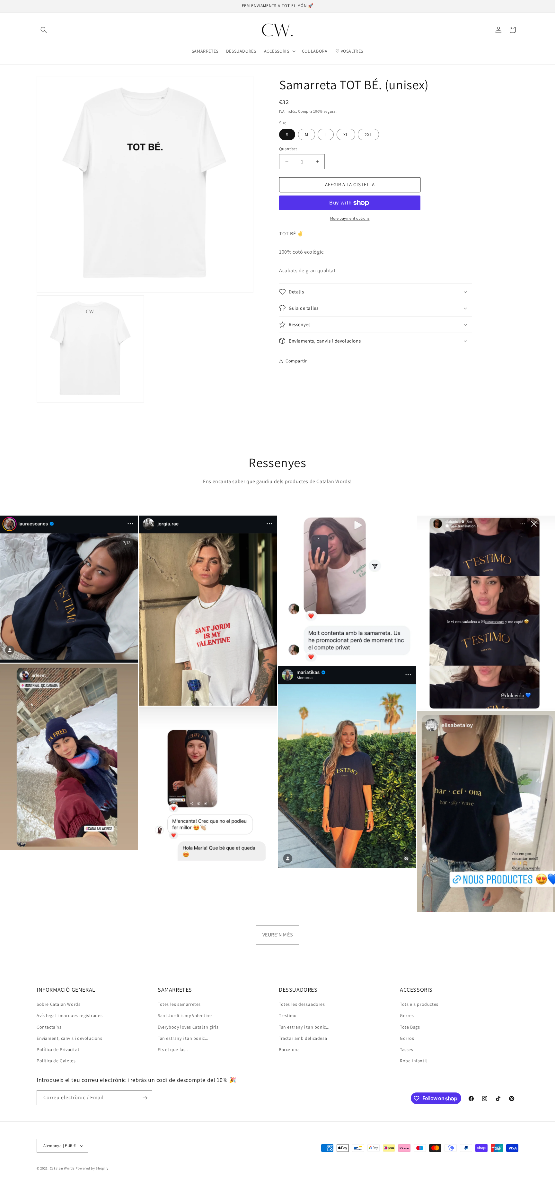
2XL (368, 134)
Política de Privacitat (58, 1049)
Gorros (407, 1038)
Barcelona (289, 1049)
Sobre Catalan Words (58, 1004)
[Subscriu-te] (145, 1097)
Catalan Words (62, 1168)
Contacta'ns (49, 1027)
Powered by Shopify (92, 1168)
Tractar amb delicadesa (303, 1038)
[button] (44, 30)
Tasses (406, 1049)
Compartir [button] (296, 361)
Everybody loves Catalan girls (188, 1027)
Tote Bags (410, 1027)
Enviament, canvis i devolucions (69, 1038)
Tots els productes (419, 1004)
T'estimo (288, 1015)
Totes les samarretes (179, 1004)
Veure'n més (277, 934)
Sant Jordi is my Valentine (185, 1015)
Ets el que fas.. (173, 1049)
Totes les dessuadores (302, 1004)
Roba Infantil (413, 1061)
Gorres (407, 1015)
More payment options (350, 218)
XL (345, 134)
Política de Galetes (56, 1061)
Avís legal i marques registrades (69, 1015)
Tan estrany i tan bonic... (183, 1038)
